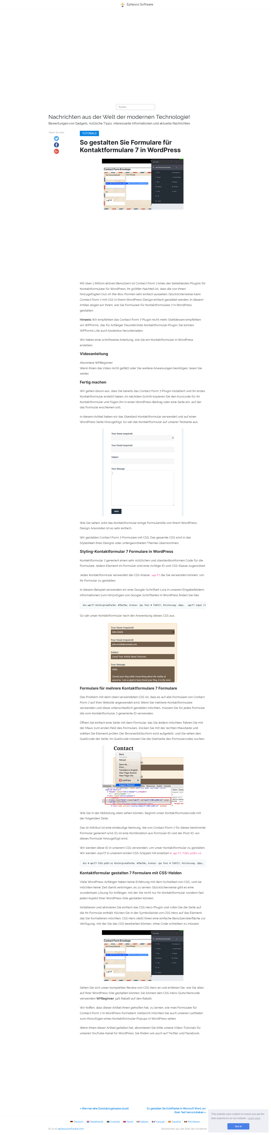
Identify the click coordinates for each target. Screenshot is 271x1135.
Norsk (130, 1121)
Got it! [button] (238, 1126)
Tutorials (89, 133)
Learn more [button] (254, 1118)
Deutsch (78, 1121)
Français (160, 1121)
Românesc (194, 1121)
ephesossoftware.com (71, 1128)
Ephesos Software (139, 4)
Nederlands (96, 1121)
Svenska (115, 1121)
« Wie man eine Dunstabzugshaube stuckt (104, 1108)
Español (176, 1121)
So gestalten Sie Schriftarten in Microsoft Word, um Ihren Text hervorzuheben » (176, 1110)
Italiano (144, 1121)
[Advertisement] (135, 36)
